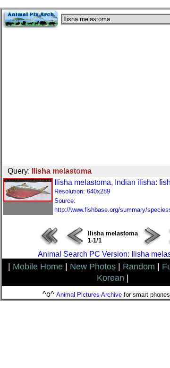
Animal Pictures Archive (89, 294)
